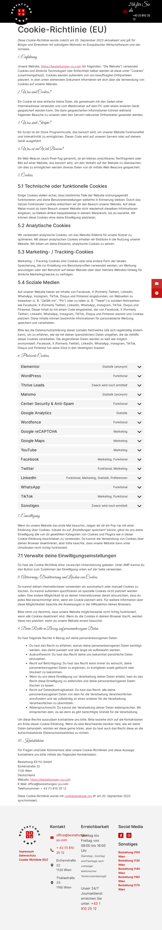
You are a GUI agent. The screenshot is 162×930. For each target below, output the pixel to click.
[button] (125, 11)
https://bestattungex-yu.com (61, 66)
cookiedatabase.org (78, 796)
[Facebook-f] (120, 835)
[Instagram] (128, 835)
